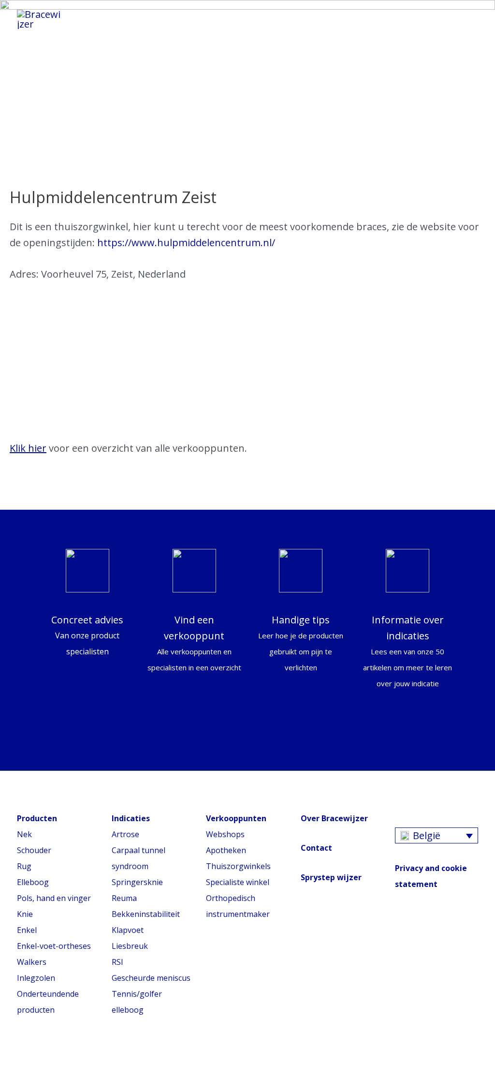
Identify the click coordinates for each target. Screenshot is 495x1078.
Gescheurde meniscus (151, 978)
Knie (25, 914)
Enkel (27, 930)
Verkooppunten (208, 26)
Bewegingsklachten (323, 16)
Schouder (34, 850)
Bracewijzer (119, 26)
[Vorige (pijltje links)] (9, 1073)
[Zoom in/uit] (75, 1057)
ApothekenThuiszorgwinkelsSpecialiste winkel (238, 866)
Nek (24, 834)
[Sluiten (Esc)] (9, 1057)
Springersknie (137, 882)
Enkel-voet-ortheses (54, 946)
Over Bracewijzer (334, 818)
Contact (316, 847)
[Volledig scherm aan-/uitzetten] (53, 1057)
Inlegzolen (36, 978)
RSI (117, 962)
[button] (464, 19)
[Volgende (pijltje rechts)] (31, 1073)
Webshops (225, 834)
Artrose (125, 834)
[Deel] (31, 1057)
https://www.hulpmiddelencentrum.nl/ (186, 242)
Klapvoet (128, 930)
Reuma (124, 898)
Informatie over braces (197, 16)
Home (105, 16)
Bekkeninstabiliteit (146, 914)
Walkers (31, 962)
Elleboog (33, 882)
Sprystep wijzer (331, 877)
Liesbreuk (130, 946)
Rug (24, 866)
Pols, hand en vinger (54, 898)
